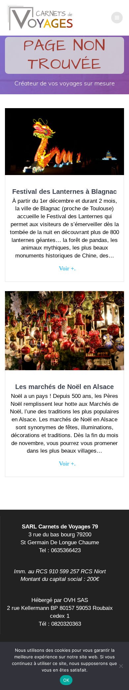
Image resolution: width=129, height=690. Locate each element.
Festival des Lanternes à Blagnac (64, 191)
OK (66, 680)
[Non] (120, 666)
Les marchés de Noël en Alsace (64, 386)
